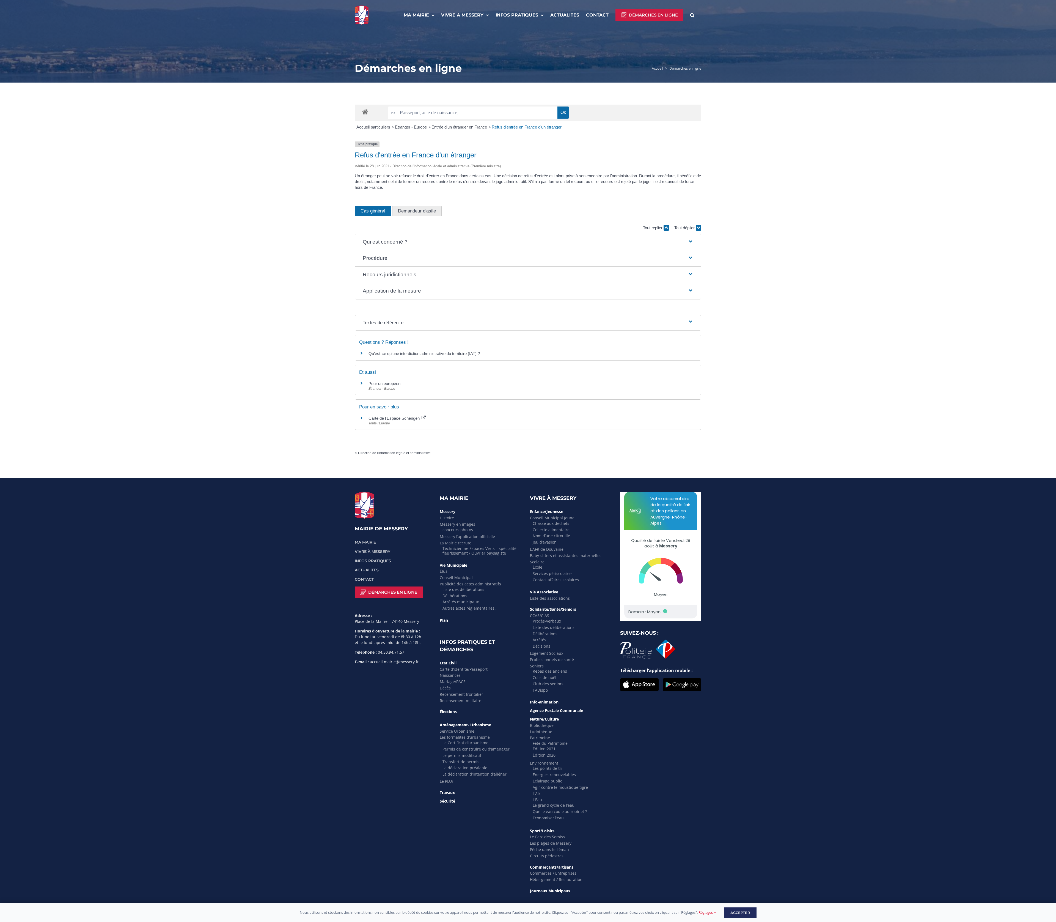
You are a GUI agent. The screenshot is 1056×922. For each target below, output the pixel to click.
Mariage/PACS (453, 681)
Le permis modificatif (461, 755)
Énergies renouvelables (554, 774)
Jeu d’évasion (545, 542)
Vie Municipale (453, 565)
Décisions (541, 646)
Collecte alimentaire (551, 529)
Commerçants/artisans (551, 867)
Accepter (740, 912)
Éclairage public (547, 781)
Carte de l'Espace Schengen (395, 418)
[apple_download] (639, 680)
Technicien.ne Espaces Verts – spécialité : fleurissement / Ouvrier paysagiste (480, 551)
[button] (692, 15)
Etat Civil (448, 662)
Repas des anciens (550, 671)
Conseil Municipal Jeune (552, 517)
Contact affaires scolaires (556, 579)
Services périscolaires (553, 573)
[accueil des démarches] (365, 112)
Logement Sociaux (546, 653)
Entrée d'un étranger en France (459, 127)
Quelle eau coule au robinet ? (560, 811)
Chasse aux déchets (551, 523)
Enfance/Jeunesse (546, 511)
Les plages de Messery (550, 843)
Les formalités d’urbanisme (465, 737)
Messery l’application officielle (467, 536)
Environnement (544, 763)
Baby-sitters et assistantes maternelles (565, 555)
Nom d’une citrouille (551, 535)
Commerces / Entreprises (553, 873)
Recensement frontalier (461, 694)
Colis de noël (544, 677)
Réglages (706, 912)
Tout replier (653, 227)
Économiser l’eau (548, 817)
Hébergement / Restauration (556, 879)
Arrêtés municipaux (460, 601)
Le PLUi (446, 781)
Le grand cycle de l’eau (553, 805)
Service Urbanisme (457, 731)
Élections (448, 711)
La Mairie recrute (455, 542)
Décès (445, 688)
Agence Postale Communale (556, 710)
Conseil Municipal (456, 577)
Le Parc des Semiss (547, 836)
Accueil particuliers (373, 127)
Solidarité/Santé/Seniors (553, 609)
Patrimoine (540, 737)
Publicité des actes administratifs (470, 584)
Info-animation (544, 702)
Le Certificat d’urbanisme (465, 742)
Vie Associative (544, 591)
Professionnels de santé (552, 659)
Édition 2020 (544, 755)
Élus (443, 571)
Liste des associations (550, 598)
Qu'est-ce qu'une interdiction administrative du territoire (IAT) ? (424, 353)
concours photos (457, 529)
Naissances (450, 675)
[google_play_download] (682, 680)
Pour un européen (384, 383)
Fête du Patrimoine (550, 743)
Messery (447, 511)
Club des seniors (548, 683)
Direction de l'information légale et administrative (394, 453)
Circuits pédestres (546, 855)
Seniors (537, 666)
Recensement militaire (460, 700)
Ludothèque (541, 731)
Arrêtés (539, 639)
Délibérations (454, 595)
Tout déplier (685, 227)
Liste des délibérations (463, 589)
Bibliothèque (542, 725)
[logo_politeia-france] (647, 642)
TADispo (540, 690)
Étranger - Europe (411, 127)
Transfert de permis (460, 761)
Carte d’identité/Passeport (464, 669)
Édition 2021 (544, 748)
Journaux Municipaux (550, 890)
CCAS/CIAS (539, 615)
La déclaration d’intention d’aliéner (474, 774)
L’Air (536, 793)
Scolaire (537, 561)
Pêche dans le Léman (549, 849)
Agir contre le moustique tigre (560, 787)
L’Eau (537, 799)
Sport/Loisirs (542, 830)
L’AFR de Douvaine (546, 549)
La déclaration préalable (464, 767)
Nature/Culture (544, 719)
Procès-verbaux (547, 621)
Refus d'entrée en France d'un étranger (527, 127)
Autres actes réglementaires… (469, 608)
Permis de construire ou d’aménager (476, 749)
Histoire (447, 517)
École (537, 567)
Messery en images (457, 524)
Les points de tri (547, 768)
